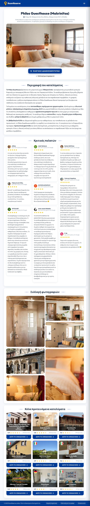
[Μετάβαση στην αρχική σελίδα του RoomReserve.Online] (12, 3)
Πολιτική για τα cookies (67, 503)
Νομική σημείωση (51, 503)
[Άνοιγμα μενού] (84, 3)
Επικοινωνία (81, 503)
